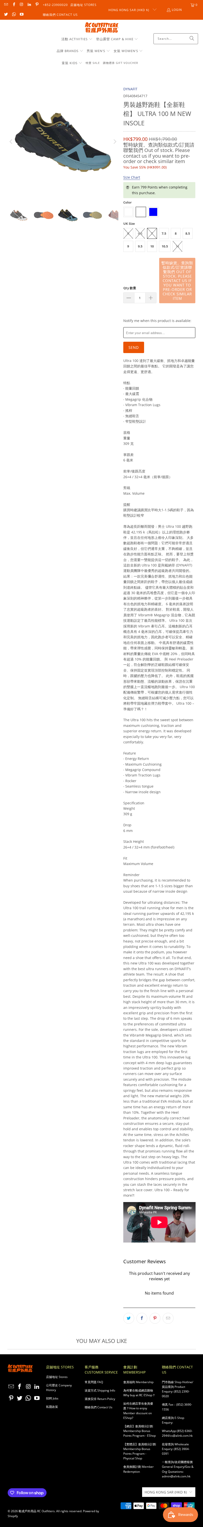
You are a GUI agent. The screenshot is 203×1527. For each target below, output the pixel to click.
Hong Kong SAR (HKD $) (129, 10)
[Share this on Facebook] (141, 1318)
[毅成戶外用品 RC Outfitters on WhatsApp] (13, 15)
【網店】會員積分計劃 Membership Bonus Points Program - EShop (139, 1431)
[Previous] (11, 141)
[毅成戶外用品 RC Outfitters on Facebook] (13, 5)
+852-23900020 (55, 5)
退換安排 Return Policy (100, 1399)
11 (177, 246)
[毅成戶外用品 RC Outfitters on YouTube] (21, 15)
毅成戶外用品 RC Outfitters (37, 1511)
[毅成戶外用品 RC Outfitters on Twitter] (6, 15)
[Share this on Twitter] (128, 1318)
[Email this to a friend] (168, 1318)
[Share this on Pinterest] (155, 1318)
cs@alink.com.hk (181, 1435)
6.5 (140, 233)
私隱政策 (52, 1407)
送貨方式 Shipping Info (100, 1390)
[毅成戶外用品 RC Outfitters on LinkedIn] (29, 5)
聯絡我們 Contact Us (60, 15)
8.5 (187, 233)
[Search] (192, 38)
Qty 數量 (129, 288)
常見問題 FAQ (94, 1382)
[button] (77, 39)
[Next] (115, 141)
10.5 (165, 246)
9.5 (140, 246)
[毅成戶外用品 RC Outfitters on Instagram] (21, 5)
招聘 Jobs (52, 1398)
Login (177, 10)
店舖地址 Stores (83, 5)
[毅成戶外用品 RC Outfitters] (101, 27)
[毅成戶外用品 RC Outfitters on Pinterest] (37, 5)
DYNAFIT (130, 89)
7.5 (164, 233)
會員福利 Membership (138, 1382)
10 (152, 246)
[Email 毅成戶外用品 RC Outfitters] (6, 5)
